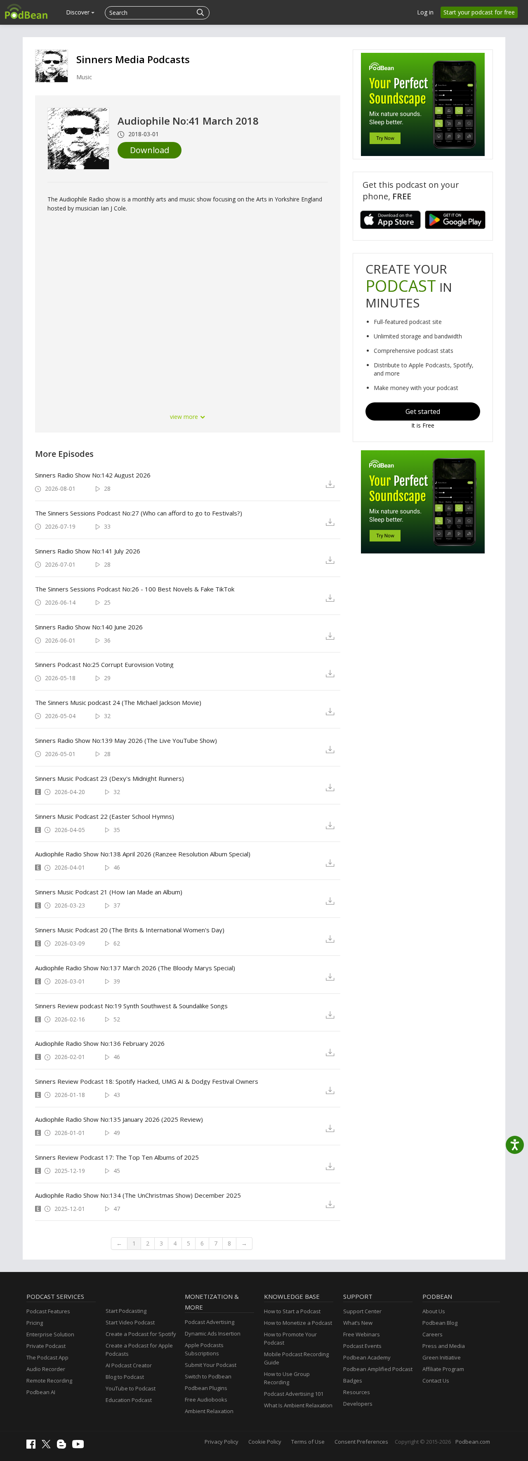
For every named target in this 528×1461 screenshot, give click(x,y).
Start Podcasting (126, 1310)
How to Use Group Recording (287, 1378)
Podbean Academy (367, 1357)
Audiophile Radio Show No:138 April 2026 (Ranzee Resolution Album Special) (142, 854)
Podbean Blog (439, 1322)
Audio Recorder (45, 1369)
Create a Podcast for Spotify (141, 1334)
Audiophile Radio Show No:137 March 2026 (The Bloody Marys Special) (135, 968)
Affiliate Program (443, 1369)
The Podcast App (47, 1357)
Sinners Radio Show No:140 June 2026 (89, 627)
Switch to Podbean (208, 1376)
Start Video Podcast (130, 1322)
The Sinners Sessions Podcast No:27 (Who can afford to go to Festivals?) (138, 513)
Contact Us (435, 1380)
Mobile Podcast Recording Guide (296, 1358)
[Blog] (63, 1446)
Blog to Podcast (125, 1377)
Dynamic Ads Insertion (212, 1333)
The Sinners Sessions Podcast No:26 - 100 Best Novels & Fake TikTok (134, 589)
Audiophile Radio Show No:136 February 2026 (100, 1043)
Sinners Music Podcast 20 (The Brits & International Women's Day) (129, 930)
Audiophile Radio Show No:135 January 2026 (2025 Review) (119, 1119)
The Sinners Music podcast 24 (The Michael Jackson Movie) (118, 702)
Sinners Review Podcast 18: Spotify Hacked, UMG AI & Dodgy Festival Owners (146, 1081)
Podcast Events (362, 1346)
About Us (433, 1311)
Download (149, 150)
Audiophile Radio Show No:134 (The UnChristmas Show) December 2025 (138, 1195)
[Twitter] (48, 1446)
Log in (425, 12)
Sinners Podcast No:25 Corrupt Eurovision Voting (104, 664)
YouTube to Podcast (131, 1388)
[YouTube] (80, 1446)
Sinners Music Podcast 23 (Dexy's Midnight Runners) (109, 778)
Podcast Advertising (209, 1322)
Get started (422, 411)
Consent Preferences (361, 1441)
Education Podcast (129, 1400)
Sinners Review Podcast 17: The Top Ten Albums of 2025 (117, 1157)
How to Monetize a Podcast (298, 1322)
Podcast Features (48, 1311)
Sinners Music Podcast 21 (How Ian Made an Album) (108, 892)
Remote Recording (49, 1380)
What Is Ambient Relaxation (298, 1405)
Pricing (34, 1322)
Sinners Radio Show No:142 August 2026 (93, 475)
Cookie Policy (264, 1441)
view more (185, 417)
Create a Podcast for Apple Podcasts (139, 1349)
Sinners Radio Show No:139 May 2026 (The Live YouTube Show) (126, 740)
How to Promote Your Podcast (290, 1338)
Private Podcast (46, 1346)
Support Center (362, 1311)
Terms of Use (308, 1441)
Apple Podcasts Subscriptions (204, 1349)
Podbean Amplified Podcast (377, 1369)
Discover (78, 12)
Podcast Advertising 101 (293, 1393)
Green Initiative (441, 1357)
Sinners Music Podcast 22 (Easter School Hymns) (104, 816)
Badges (352, 1380)
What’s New (357, 1322)
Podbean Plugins (206, 1388)
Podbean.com (472, 1441)
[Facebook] (33, 1446)
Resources (356, 1392)
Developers (357, 1403)
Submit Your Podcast (210, 1365)
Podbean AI (40, 1392)
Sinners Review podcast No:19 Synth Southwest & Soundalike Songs (131, 1005)
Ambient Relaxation (209, 1411)
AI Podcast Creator (129, 1365)
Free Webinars (361, 1334)
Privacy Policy (221, 1441)
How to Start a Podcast (292, 1311)
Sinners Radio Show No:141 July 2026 (87, 551)
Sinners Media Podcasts (133, 59)
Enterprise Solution (50, 1334)
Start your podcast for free (479, 12)
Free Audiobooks (206, 1399)
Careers (432, 1334)
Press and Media (443, 1346)
